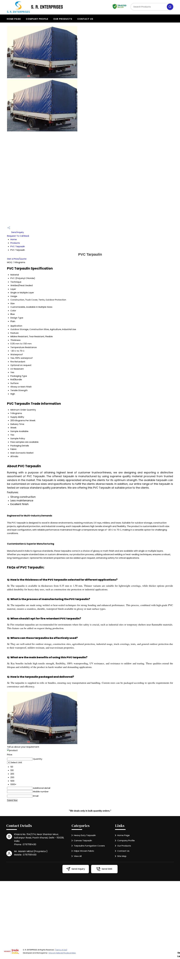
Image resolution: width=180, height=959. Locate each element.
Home (13, 239)
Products (15, 242)
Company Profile (37, 18)
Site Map (121, 856)
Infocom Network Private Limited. (62, 953)
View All (78, 856)
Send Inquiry (17, 232)
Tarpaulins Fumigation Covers (89, 845)
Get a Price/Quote (16, 258)
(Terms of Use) (61, 950)
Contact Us (85, 18)
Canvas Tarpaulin (83, 840)
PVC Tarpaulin (17, 246)
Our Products (62, 18)
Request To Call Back (18, 235)
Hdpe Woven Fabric (84, 850)
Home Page (14, 18)
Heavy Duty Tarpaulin (85, 835)
